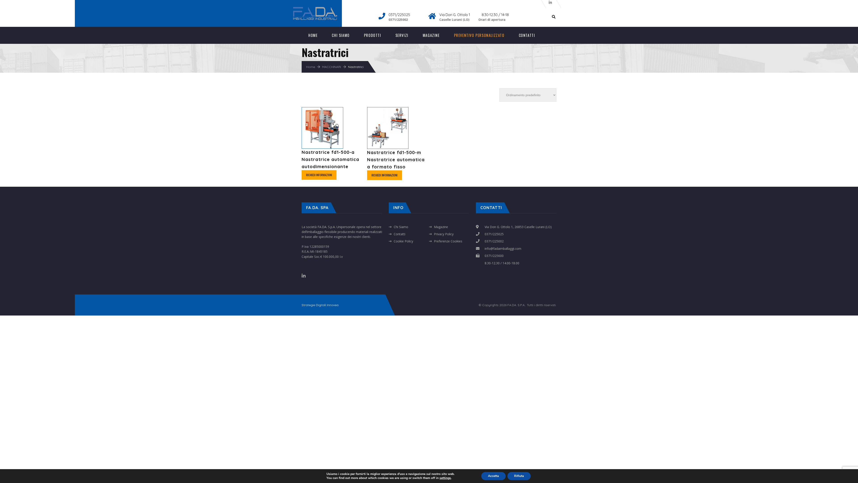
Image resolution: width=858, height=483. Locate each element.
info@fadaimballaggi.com (503, 248)
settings (445, 478)
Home (313, 35)
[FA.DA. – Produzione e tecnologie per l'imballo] (321, 9)
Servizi (401, 35)
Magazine (431, 35)
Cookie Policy (403, 241)
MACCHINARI (331, 67)
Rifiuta (519, 476)
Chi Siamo (340, 35)
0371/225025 (494, 234)
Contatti (527, 35)
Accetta (493, 476)
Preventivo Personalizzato (479, 35)
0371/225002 (494, 241)
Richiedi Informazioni (319, 175)
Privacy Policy (444, 234)
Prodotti (372, 35)
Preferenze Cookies (448, 241)
